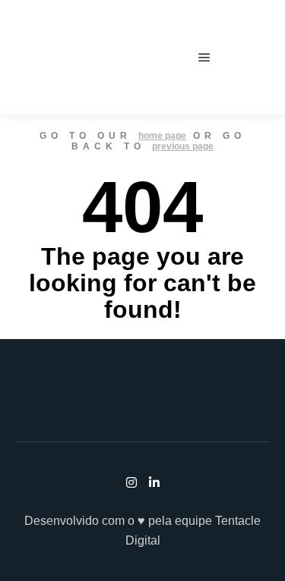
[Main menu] (204, 58)
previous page (183, 146)
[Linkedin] (260, 58)
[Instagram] (238, 58)
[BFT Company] (61, 57)
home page (162, 135)
